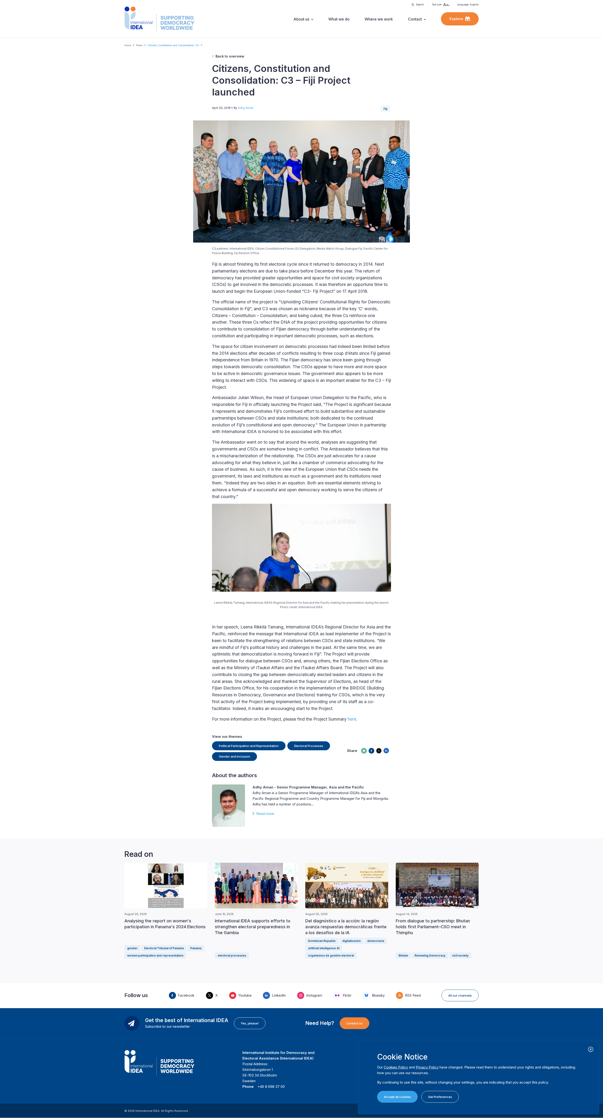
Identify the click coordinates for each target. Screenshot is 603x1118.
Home (127, 45)
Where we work (379, 19)
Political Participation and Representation (249, 746)
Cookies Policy (396, 1067)
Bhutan (403, 955)
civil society (460, 955)
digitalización (351, 941)
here (352, 719)
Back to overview (230, 56)
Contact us (354, 1023)
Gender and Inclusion (234, 756)
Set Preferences (440, 1097)
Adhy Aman (245, 108)
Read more (265, 813)
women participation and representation (155, 955)
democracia (375, 941)
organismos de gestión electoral (331, 955)
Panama (195, 948)
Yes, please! (250, 1023)
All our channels (460, 995)
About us (301, 19)
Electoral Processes (308, 746)
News (139, 45)
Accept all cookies (397, 1097)
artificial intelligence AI (323, 948)
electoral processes (232, 955)
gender (132, 948)
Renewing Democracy (430, 955)
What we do (339, 19)
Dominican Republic (322, 941)
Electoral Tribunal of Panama (164, 948)
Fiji (385, 109)
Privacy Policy (427, 1067)
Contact (415, 19)
